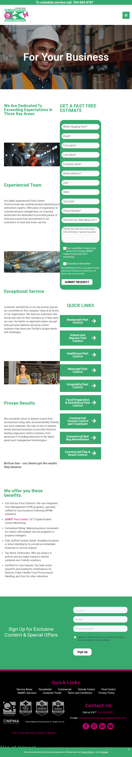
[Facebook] (86, 726)
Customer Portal (52, 692)
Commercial (64, 689)
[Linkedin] (102, 726)
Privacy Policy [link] (87, 752)
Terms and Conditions (80, 692)
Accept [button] (104, 752)
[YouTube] (110, 726)
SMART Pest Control (16, 519)
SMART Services (26, 692)
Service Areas (24, 689)
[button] (129, 749)
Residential (45, 689)
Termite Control (86, 689)
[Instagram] (94, 726)
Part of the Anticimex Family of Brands (34, 732)
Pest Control (108, 689)
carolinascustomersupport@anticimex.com (102, 718)
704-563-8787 (83, 2)
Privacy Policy (107, 692)
